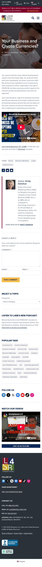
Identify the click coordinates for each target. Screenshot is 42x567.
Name (5, 269)
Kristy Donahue (11, 52)
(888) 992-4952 (6, 3)
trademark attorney (30, 373)
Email (25, 269)
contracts (34, 353)
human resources (8, 361)
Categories (6, 298)
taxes (19, 373)
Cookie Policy (28, 533)
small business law (32, 369)
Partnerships (7, 369)
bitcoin (11, 161)
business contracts (9, 349)
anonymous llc (7, 345)
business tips (33, 349)
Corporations (15, 357)
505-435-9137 (12, 513)
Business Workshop (22, 161)
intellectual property (23, 361)
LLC (20, 365)
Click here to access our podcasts (14, 327)
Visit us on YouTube (21, 446)
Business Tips (26, 52)
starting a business (9, 373)
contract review (23, 353)
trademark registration (10, 377)
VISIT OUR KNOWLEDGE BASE (12, 492)
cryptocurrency (8, 165)
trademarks (23, 377)
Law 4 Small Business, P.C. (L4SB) (14, 146)
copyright (6, 357)
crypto (33, 161)
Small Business (19, 369)
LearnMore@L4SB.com (17, 509)
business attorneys (21, 345)
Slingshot (21, 149)
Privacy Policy (18, 533)
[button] (35, 3)
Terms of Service (7, 533)
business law (22, 349)
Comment (7, 250)
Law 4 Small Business (10, 365)
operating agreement (32, 365)
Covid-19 (25, 357)
